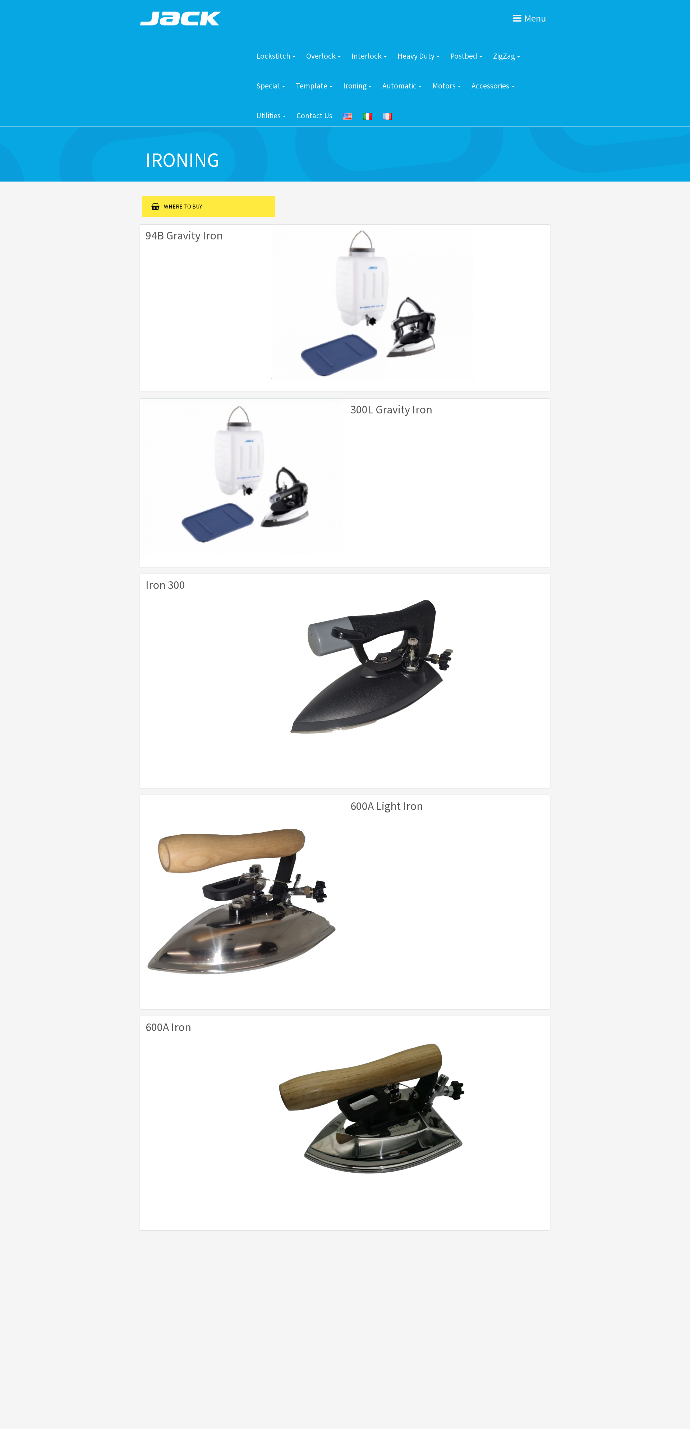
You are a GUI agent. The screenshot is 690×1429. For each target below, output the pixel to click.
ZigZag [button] (504, 56)
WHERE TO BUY (183, 206)
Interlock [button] (367, 56)
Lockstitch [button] (274, 56)
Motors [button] (444, 86)
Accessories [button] (491, 86)
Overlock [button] (321, 56)
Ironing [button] (355, 86)
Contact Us (314, 115)
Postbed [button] (464, 56)
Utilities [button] (269, 115)
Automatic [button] (400, 86)
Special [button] (268, 86)
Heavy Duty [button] (416, 56)
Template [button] (312, 86)
